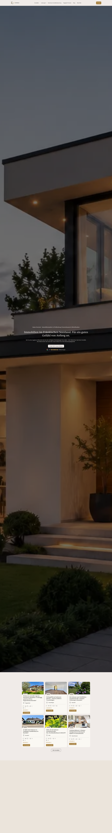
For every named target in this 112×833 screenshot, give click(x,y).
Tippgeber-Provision (67, 2)
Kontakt (98, 2)
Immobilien (36, 2)
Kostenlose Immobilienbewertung (54, 2)
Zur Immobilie (26, 712)
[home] (15, 3)
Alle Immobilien (56, 750)
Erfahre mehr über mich (28, 799)
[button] (43, 2)
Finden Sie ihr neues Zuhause (56, 346)
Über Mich (79, 2)
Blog (74, 2)
